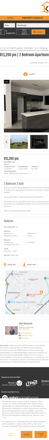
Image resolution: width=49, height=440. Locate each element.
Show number (26, 333)
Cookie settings (10, 434)
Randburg (43, 48)
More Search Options (24, 31)
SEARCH (40, 32)
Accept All (40, 434)
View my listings (27, 335)
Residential (28, 48)
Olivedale (3, 50)
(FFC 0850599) (24, 329)
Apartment (12, 50)
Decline (26, 434)
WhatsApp (25, 338)
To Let (36, 48)
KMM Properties (17, 48)
